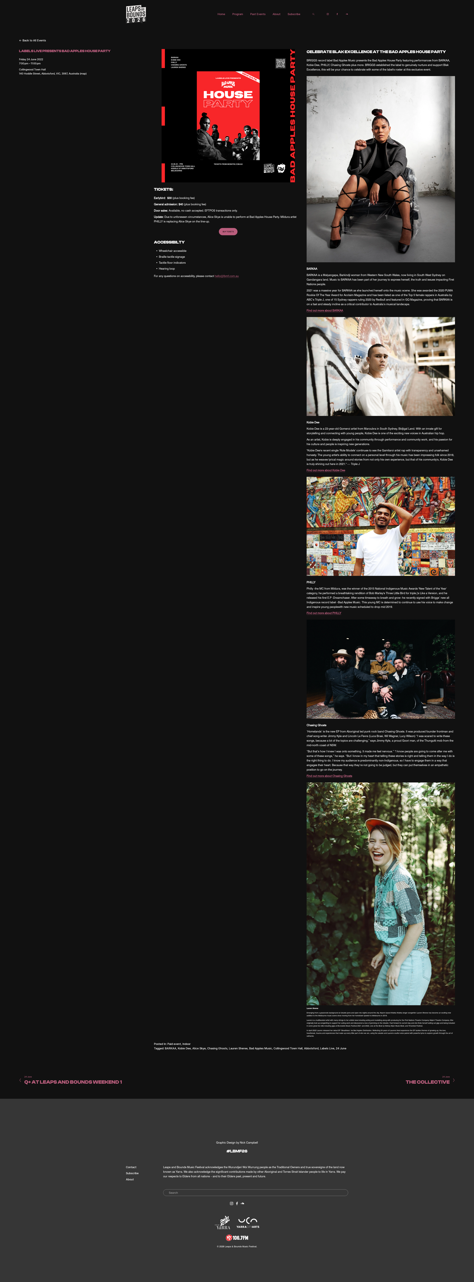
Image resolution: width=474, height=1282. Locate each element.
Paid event (174, 1044)
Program (237, 14)
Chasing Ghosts (217, 1048)
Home (221, 14)
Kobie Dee (184, 1048)
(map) (83, 73)
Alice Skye (199, 1048)
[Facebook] (337, 14)
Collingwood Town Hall (288, 1048)
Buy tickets (228, 232)
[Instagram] (327, 14)
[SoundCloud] (347, 14)
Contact (131, 1167)
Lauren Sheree (238, 1048)
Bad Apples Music (260, 1048)
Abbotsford (311, 1048)
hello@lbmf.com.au (227, 276)
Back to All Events (34, 40)
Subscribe (294, 14)
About (130, 1179)
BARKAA (170, 1048)
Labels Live (327, 1048)
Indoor (186, 1044)
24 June (341, 1048)
